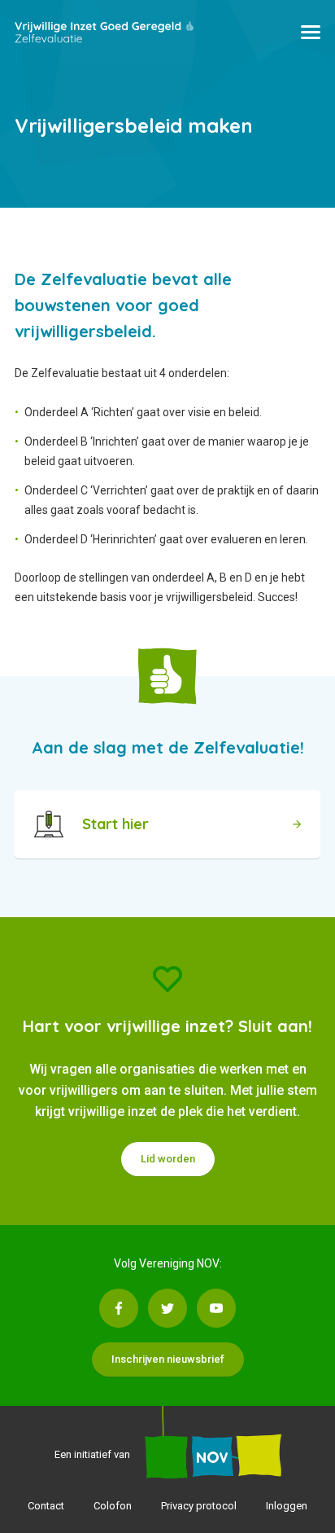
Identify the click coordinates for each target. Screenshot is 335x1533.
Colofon (113, 1506)
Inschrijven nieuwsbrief (167, 1359)
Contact (46, 1506)
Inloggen (286, 1506)
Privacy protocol (199, 1506)
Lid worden (168, 1159)
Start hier (115, 824)
